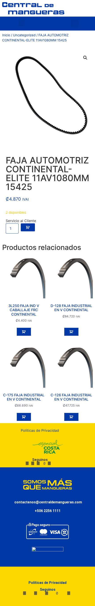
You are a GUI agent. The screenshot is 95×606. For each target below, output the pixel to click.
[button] (22, 22)
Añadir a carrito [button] (24, 332)
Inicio (6, 35)
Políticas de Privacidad (40, 430)
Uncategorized (24, 35)
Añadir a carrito (28, 227)
